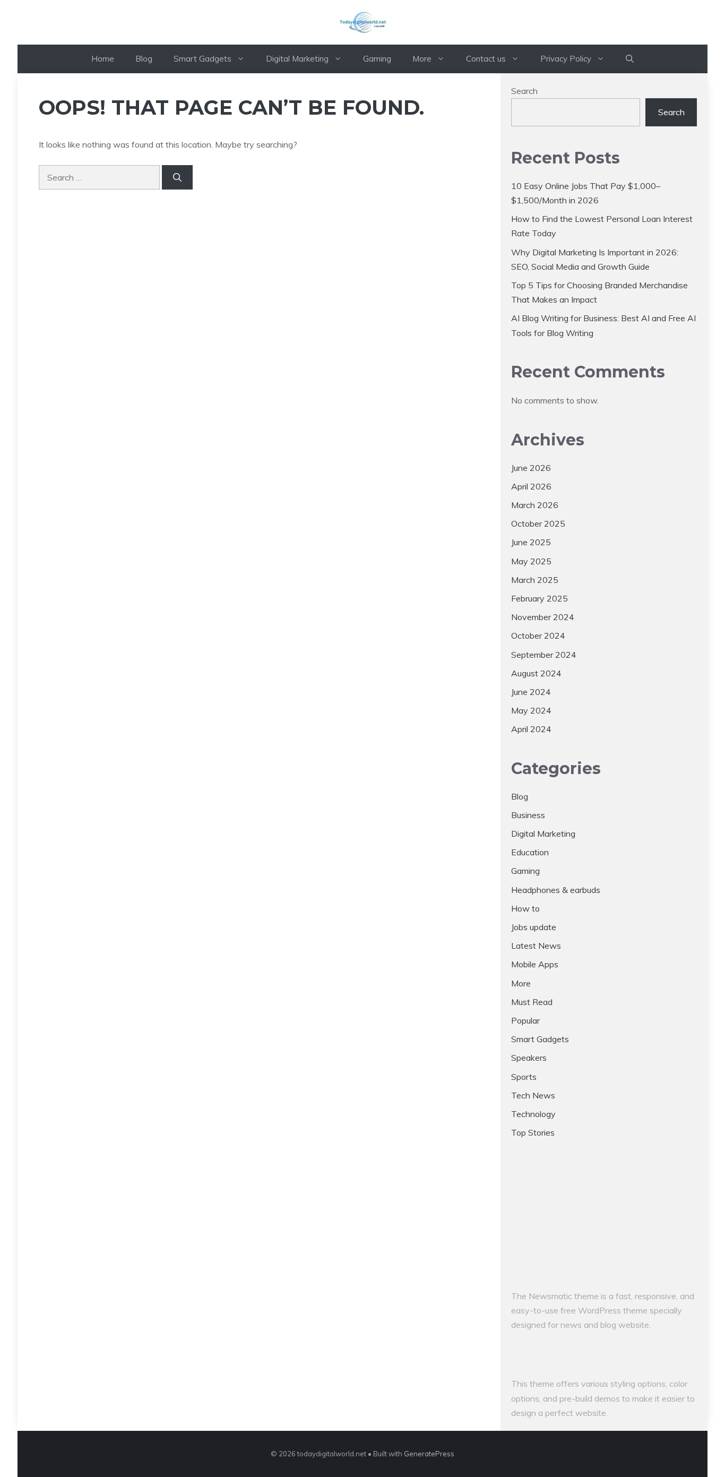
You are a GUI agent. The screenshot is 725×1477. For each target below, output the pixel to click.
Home (102, 59)
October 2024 (538, 635)
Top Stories (533, 1132)
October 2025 (538, 523)
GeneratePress (429, 1453)
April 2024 (531, 729)
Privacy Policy (565, 59)
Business (528, 815)
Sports (524, 1076)
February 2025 (539, 598)
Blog (143, 59)
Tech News (533, 1095)
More (421, 59)
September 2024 (543, 654)
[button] (629, 59)
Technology (533, 1114)
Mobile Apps (534, 964)
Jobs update (533, 927)
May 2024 (531, 710)
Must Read (532, 1002)
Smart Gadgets (202, 59)
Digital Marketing (297, 59)
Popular (525, 1020)
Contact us (486, 59)
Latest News (536, 945)
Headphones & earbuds (555, 890)
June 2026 (531, 467)
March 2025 (534, 579)
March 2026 (534, 505)
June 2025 (531, 542)
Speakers (529, 1057)
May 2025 (531, 561)
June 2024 (531, 691)
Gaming (377, 59)
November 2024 (542, 617)
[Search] (177, 177)
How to (525, 908)
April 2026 (531, 486)
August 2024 (536, 673)
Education (530, 852)
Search (524, 90)
